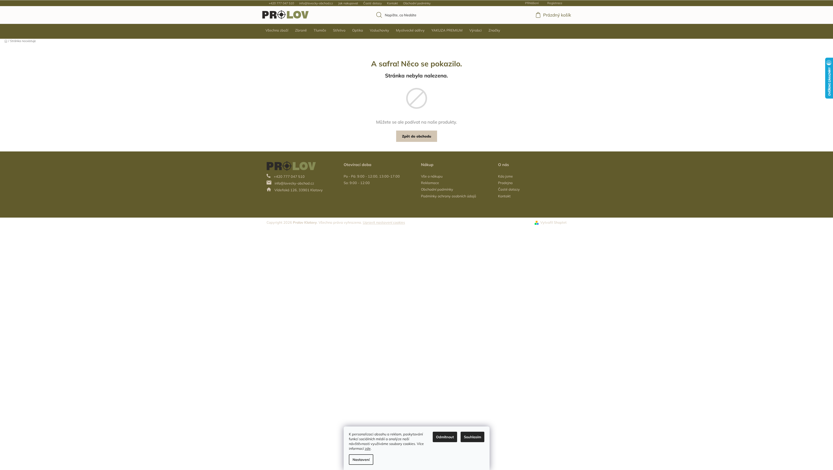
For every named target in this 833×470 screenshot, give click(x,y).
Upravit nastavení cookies (384, 222)
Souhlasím (472, 437)
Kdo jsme (505, 176)
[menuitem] (277, 30)
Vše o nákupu (432, 176)
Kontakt (392, 3)
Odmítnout (445, 437)
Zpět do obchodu (416, 136)
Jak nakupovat (348, 3)
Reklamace (430, 183)
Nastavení (361, 459)
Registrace (554, 3)
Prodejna (505, 183)
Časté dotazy (372, 3)
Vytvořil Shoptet (553, 222)
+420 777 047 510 (281, 3)
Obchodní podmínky (417, 3)
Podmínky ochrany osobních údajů (448, 196)
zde (368, 448)
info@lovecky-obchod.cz (316, 3)
